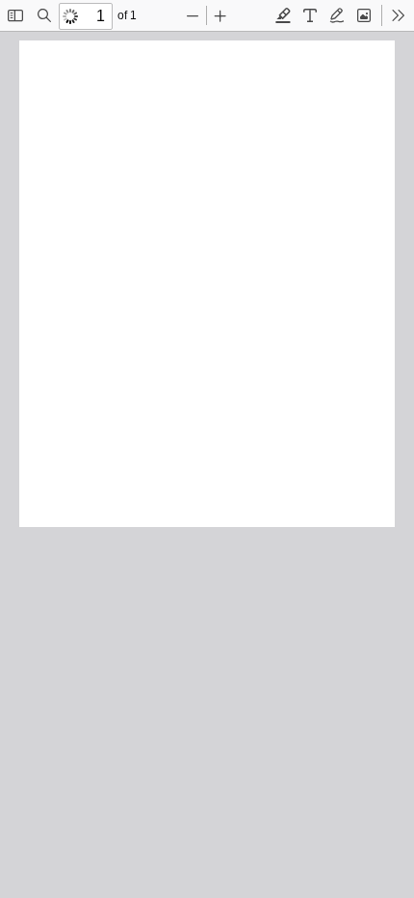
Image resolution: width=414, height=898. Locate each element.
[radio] (283, 15)
